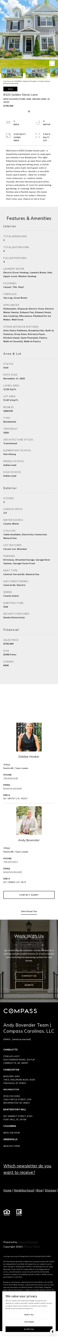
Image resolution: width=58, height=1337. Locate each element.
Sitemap (50, 1190)
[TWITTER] (35, 1222)
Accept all (29, 1329)
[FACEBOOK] (6, 1222)
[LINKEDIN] (21, 1222)
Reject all (29, 1315)
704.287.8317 (10, 861)
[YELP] (50, 1222)
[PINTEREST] (6, 1230)
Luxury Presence (28, 1242)
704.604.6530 (10, 778)
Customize (29, 1322)
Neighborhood (24, 1190)
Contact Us (29, 976)
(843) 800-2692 (11, 1076)
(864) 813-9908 (11, 1146)
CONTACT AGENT (29, 895)
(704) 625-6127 (11, 1056)
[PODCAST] (43, 1222)
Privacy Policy (32, 1246)
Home (7, 1190)
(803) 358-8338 (11, 1132)
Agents (29, 985)
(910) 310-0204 (11, 1096)
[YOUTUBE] (28, 1222)
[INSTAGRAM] (13, 1222)
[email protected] (10, 83)
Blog (39, 1190)
